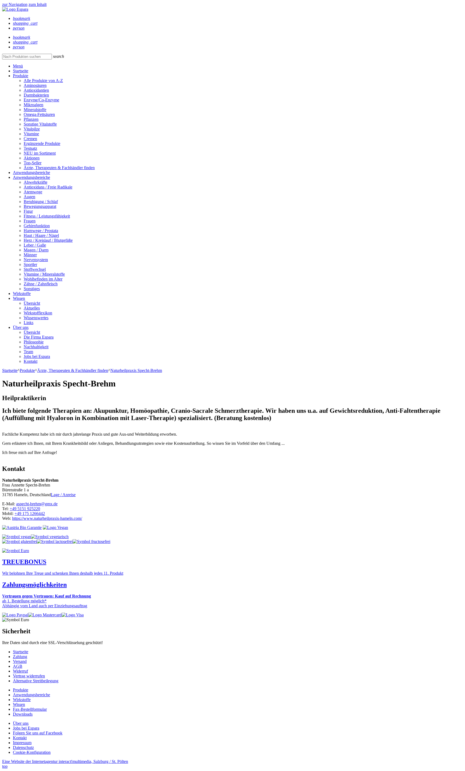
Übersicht (32, 303)
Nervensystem (36, 259)
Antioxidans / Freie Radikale (48, 187)
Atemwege (33, 192)
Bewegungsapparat (40, 206)
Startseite (20, 71)
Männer (30, 255)
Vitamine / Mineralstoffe (44, 274)
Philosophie (34, 342)
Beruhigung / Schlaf (41, 201)
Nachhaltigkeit (36, 346)
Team (28, 351)
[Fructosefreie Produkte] (91, 541)
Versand (20, 661)
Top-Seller (32, 163)
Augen (29, 196)
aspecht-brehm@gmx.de (37, 504)
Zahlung (20, 656)
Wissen (19, 298)
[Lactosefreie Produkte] (55, 541)
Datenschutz (23, 747)
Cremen (30, 138)
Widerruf (20, 671)
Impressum (22, 742)
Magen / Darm (36, 250)
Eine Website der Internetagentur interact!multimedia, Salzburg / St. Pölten (65, 761)
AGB (17, 666)
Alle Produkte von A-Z (43, 80)
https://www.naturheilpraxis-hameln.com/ (47, 518)
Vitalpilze (32, 129)
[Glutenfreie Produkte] (19, 541)
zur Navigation (14, 4)
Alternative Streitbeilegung (35, 680)
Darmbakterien (36, 95)
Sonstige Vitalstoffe (40, 124)
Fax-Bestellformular (30, 709)
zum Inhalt (38, 4)
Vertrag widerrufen (29, 676)
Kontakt (30, 361)
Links (28, 322)
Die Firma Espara (39, 337)
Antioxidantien (36, 90)
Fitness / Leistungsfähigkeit (47, 216)
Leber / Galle (35, 245)
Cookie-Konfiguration (32, 752)
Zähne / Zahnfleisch (41, 284)
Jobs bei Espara (37, 356)
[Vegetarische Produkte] (50, 536)
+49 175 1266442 (30, 513)
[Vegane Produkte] (16, 536)
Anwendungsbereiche (31, 172)
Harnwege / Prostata (41, 230)
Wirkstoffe (22, 293)
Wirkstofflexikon (38, 313)
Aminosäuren (35, 85)
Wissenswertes (36, 317)
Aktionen (32, 158)
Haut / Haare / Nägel (41, 235)
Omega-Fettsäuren (39, 114)
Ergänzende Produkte (42, 143)
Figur (28, 211)
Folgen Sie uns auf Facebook (37, 733)
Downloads (23, 714)
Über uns (21, 327)
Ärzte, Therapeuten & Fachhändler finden (59, 167)
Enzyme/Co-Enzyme (41, 100)
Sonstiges (32, 288)
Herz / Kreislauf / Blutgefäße (48, 240)
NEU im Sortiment (40, 153)
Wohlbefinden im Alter (43, 279)
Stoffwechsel (35, 269)
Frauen (30, 221)
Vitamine (31, 134)
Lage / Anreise (63, 494)
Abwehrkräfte (35, 182)
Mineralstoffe (35, 109)
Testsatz (30, 148)
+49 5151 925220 (25, 508)
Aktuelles (32, 308)
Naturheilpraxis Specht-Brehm (136, 370)
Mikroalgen (33, 104)
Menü (18, 66)
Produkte (20, 75)
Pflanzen (31, 119)
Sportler (30, 264)
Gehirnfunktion (37, 225)
